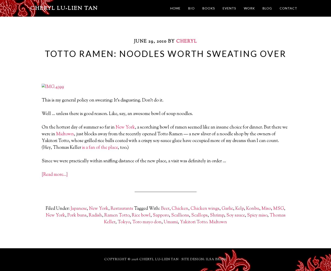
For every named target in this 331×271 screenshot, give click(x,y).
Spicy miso (257, 215)
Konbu (252, 209)
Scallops (199, 215)
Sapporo (161, 215)
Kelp (239, 209)
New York (125, 127)
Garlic (227, 209)
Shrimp (217, 215)
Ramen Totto (116, 215)
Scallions (180, 215)
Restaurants (122, 209)
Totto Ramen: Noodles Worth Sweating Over (165, 53)
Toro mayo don (146, 222)
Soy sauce (235, 215)
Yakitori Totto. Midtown (203, 222)
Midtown (65, 134)
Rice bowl (141, 215)
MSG (278, 209)
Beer (165, 209)
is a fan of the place (100, 148)
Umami (171, 222)
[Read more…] (55, 175)
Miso (266, 209)
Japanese (78, 209)
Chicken (180, 209)
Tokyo (124, 222)
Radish (95, 215)
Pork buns (76, 215)
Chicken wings (204, 209)
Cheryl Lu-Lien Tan (64, 8)
